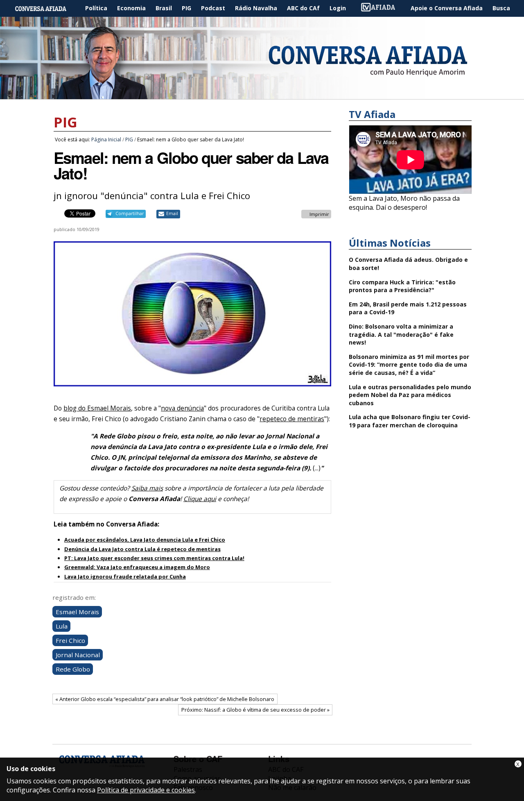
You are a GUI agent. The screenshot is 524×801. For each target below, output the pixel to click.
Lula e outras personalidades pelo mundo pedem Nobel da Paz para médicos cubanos (410, 395)
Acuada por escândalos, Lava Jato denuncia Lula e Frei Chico (144, 539)
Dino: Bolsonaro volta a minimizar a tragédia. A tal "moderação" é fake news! (401, 334)
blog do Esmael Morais (97, 408)
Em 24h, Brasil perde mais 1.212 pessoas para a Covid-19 (408, 308)
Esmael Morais (77, 612)
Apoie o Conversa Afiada (447, 8)
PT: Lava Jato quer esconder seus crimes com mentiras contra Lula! (154, 558)
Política (96, 8)
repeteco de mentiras (292, 419)
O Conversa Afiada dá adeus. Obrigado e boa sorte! (408, 264)
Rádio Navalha (256, 8)
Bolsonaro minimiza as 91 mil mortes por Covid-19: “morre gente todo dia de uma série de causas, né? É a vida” (409, 365)
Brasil (164, 8)
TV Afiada (382, 8)
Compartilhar (129, 213)
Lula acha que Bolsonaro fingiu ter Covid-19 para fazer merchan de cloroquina (409, 421)
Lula (62, 626)
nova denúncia (182, 408)
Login (338, 8)
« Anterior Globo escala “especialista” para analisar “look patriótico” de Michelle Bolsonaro (164, 699)
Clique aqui (199, 499)
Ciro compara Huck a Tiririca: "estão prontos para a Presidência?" (402, 286)
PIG (186, 8)
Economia (131, 8)
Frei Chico (70, 640)
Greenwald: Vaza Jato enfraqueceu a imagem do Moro (137, 567)
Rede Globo (73, 669)
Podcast (213, 8)
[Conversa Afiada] (262, 94)
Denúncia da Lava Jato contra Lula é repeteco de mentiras (142, 549)
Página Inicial (46, 8)
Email (172, 213)
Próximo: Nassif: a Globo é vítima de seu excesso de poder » (255, 709)
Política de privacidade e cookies (146, 789)
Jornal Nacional (78, 655)
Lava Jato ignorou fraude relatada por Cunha (125, 576)
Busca (501, 8)
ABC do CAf (303, 8)
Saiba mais (147, 488)
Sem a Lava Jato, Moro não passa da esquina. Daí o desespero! (404, 203)
